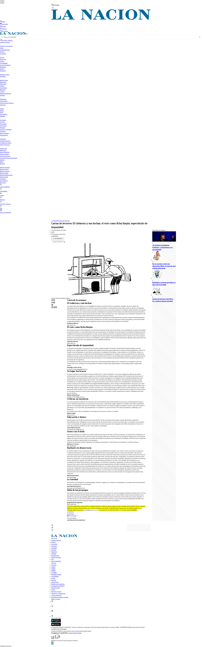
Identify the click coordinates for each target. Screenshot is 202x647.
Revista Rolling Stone (6, 175)
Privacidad (78, 633)
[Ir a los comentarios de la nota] (54, 300)
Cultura (2, 86)
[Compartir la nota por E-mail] (56, 307)
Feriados (2, 128)
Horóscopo (3, 126)
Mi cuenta (5, 31)
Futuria (2, 57)
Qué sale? (3, 139)
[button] (101, 122)
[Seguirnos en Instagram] (52, 611)
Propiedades (4, 63)
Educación (3, 84)
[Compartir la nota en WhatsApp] (54, 302)
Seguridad (3, 82)
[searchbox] (100, 37)
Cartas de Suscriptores (7, 103)
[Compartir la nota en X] (54, 307)
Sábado (2, 160)
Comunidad (3, 88)
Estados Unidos (4, 74)
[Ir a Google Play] (56, 622)
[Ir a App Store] (56, 625)
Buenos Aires (4, 80)
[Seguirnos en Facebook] (52, 601)
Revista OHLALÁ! (5, 167)
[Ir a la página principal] (101, 19)
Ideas (1, 162)
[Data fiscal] (52, 644)
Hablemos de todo (5, 93)
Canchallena (3, 114)
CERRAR (2, 1)
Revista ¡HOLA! (4, 169)
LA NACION (55, 221)
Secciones (5, 24)
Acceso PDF (3, 148)
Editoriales (3, 99)
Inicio (3, 22)
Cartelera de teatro (5, 143)
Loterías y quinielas (5, 129)
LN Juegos (3, 120)
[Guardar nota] (52, 300)
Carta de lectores (5, 156)
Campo (2, 61)
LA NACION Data (5, 50)
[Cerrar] (27, 34)
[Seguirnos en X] (52, 606)
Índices (2, 69)
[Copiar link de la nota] (52, 305)
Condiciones (71, 633)
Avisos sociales (4, 154)
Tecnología (3, 124)
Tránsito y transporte (6, 46)
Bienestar (3, 90)
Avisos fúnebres (5, 152)
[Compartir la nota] (52, 302)
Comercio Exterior (5, 65)
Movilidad (3, 67)
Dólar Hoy (3, 59)
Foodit (4, 26)
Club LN (4, 29)
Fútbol (2, 109)
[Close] (52, 525)
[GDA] (55, 639)
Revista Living (4, 173)
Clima (1, 48)
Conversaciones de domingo (8, 158)
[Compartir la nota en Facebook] (52, 307)
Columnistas (3, 101)
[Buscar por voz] (199, 37)
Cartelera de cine (5, 141)
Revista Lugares (4, 171)
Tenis (1, 112)
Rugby (2, 110)
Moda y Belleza (4, 133)
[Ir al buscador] (52, 7)
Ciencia (2, 92)
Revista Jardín (4, 177)
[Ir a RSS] (52, 616)
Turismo (2, 122)
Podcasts (2, 131)
